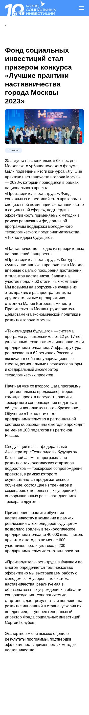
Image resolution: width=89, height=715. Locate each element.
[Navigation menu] (81, 8)
